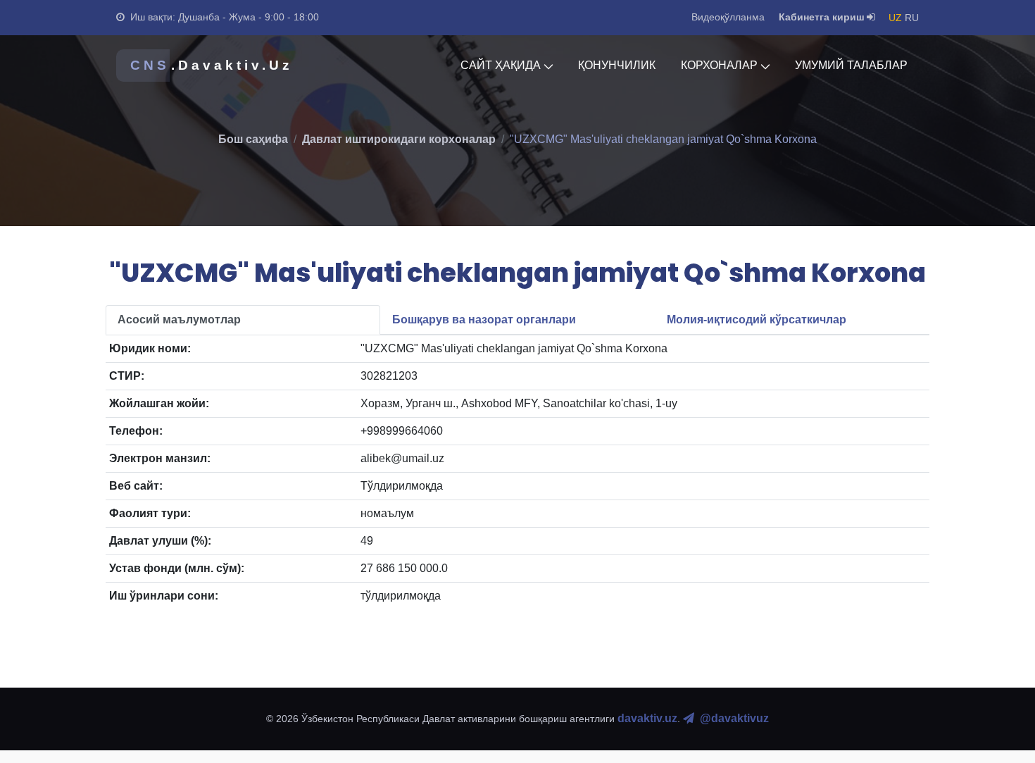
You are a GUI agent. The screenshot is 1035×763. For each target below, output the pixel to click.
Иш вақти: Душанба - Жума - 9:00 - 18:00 (224, 17)
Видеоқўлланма (728, 17)
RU (912, 18)
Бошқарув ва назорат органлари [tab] (484, 319)
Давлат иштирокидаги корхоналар (399, 139)
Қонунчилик (617, 65)
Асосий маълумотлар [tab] (179, 319)
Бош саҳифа (253, 139)
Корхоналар (719, 65)
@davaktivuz (734, 718)
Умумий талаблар (851, 65)
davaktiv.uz (647, 718)
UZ (895, 18)
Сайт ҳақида (500, 65)
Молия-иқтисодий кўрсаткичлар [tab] (756, 319)
